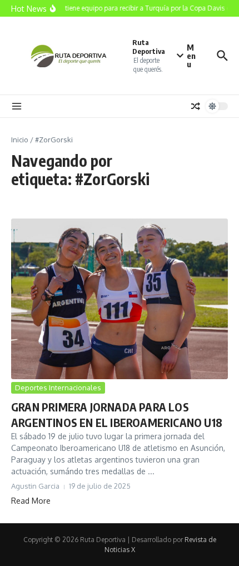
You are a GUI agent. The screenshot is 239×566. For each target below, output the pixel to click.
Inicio (19, 139)
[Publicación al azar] (195, 106)
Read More (31, 500)
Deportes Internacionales (58, 387)
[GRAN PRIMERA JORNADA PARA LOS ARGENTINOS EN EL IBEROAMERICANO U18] (119, 299)
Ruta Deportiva (148, 47)
